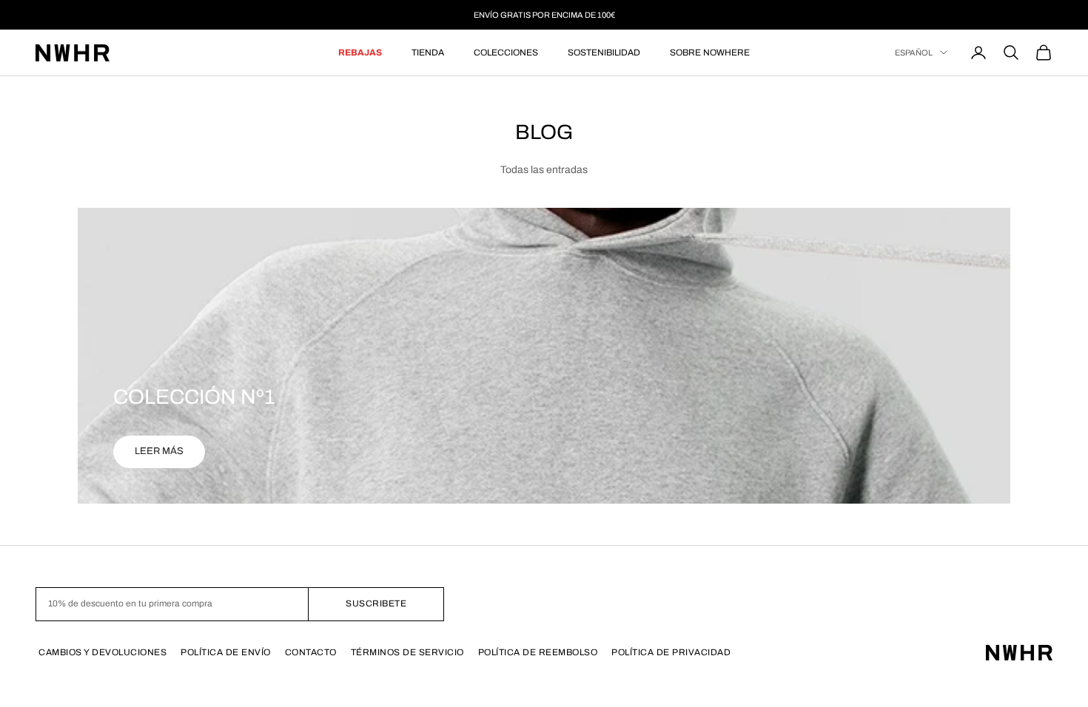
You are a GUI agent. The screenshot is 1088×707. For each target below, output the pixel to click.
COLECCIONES (506, 52)
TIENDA (428, 52)
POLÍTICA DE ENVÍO (226, 652)
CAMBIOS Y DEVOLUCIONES (102, 652)
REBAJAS (360, 52)
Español (914, 52)
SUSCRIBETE (376, 603)
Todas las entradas (544, 169)
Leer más (159, 451)
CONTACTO (311, 652)
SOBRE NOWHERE (710, 52)
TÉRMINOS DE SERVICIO (407, 652)
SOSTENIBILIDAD (604, 52)
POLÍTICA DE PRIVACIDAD (671, 652)
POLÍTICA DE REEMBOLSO (538, 652)
